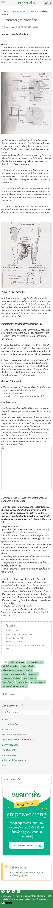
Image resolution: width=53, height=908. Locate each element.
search (50, 3)
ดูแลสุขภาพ (33, 674)
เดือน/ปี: (9, 638)
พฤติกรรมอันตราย (17, 662)
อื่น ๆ (4, 765)
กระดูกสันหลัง (8, 682)
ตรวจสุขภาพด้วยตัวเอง (11, 678)
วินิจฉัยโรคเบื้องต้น (10, 666)
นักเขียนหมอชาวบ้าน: (15, 645)
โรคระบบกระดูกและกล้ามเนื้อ (14, 674)
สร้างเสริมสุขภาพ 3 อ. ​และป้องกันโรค (18, 739)
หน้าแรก (5, 11)
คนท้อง (22, 872)
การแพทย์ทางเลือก (10, 724)
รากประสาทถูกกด (38, 682)
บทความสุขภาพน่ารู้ (19, 11)
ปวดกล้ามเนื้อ (22, 682)
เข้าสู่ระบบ (46, 3)
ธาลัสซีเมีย (30, 872)
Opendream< (42, 899)
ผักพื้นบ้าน (14, 876)
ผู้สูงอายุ (40, 872)
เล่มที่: (26, 634)
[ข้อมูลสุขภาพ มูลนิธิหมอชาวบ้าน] (26, 2)
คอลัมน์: (9, 642)
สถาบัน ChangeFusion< (15, 899)
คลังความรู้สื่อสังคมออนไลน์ (14, 760)
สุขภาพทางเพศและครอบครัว (14, 734)
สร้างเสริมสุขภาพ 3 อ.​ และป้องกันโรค (17, 670)
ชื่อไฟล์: (9, 630)
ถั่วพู (16, 872)
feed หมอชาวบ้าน (3, 891)
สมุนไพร (24, 876)
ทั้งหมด (5, 719)
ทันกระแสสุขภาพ (9, 755)
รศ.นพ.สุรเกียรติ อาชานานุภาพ (15, 686)
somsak (11, 27)
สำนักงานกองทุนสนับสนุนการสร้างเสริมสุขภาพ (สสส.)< (26, 897)
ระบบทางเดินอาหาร (35, 662)
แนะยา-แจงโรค (19, 642)
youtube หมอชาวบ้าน (18, 891)
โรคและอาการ (8, 750)
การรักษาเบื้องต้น (27, 666)
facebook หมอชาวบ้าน (8, 891)
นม (11, 872)
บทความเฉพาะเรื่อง (12, 779)
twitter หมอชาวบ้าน (13, 891)
